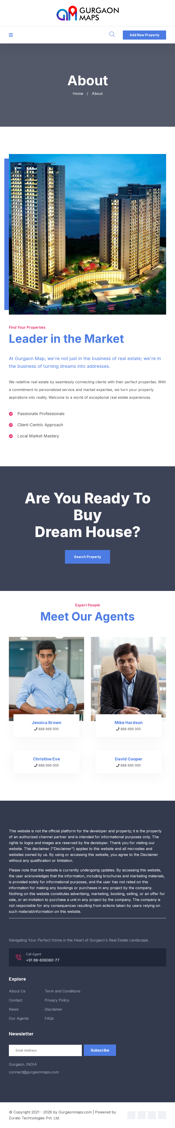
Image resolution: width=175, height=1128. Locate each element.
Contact (15, 1000)
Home (78, 93)
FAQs (49, 1018)
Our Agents (19, 1018)
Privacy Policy (57, 1000)
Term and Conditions (62, 991)
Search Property (87, 557)
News (14, 1009)
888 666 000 (49, 729)
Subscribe (100, 1050)
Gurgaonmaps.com (75, 1112)
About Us (17, 991)
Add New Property (144, 35)
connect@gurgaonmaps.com (34, 1072)
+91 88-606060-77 (42, 960)
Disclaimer (53, 1009)
